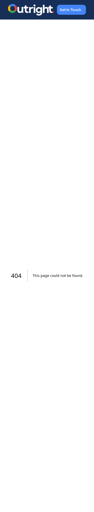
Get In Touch (70, 10)
